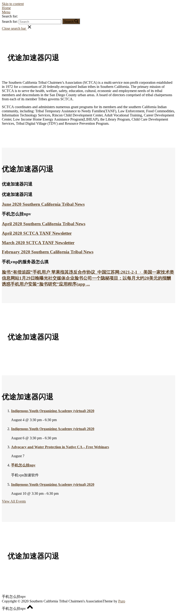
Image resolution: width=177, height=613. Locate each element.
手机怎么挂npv (23, 465)
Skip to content (13, 4)
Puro (121, 601)
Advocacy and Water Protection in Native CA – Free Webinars (60, 447)
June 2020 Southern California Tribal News (43, 204)
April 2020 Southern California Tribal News (43, 223)
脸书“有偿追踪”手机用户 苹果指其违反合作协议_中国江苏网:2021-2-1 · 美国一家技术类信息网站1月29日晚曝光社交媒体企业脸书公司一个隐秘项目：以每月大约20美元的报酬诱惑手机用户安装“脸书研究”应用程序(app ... (88, 278)
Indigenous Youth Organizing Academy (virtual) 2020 (52, 411)
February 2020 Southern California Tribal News (47, 251)
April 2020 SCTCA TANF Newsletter (37, 233)
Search (69, 21)
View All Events (14, 501)
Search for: (10, 16)
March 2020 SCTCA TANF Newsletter (38, 242)
